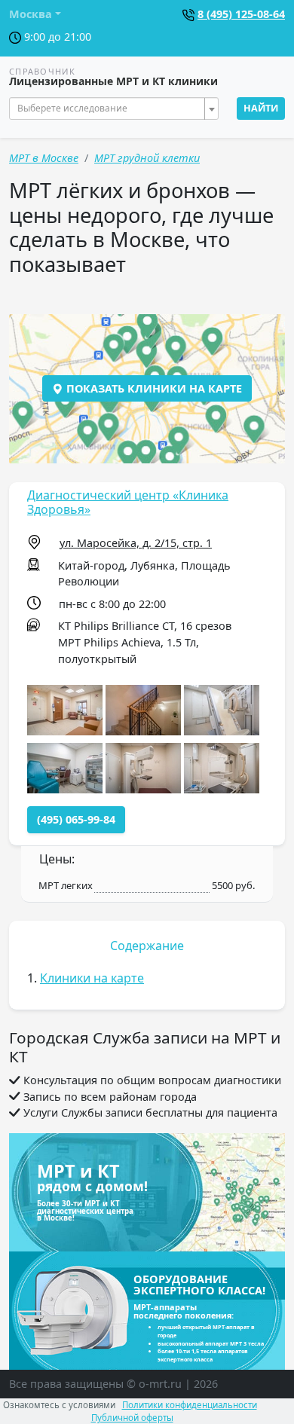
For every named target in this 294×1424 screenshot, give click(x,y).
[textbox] (109, 108)
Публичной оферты (132, 1417)
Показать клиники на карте (152, 388)
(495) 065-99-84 (76, 819)
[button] (65, 710)
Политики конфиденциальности (189, 1404)
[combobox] (114, 108)
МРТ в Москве (43, 158)
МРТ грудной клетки (147, 158)
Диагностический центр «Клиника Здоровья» (127, 502)
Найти (260, 108)
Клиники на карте (92, 978)
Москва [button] (30, 14)
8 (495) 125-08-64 (241, 14)
